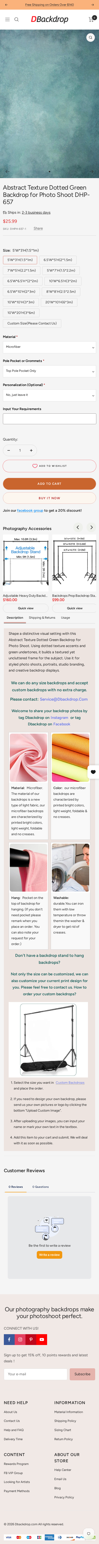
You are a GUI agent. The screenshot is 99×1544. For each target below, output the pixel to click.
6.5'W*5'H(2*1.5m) (58, 260)
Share (38, 228)
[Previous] (7, 171)
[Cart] (91, 19)
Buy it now (49, 498)
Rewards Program (16, 1464)
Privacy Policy (64, 1497)
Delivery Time (13, 1439)
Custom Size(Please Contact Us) (32, 323)
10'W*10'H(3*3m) (20, 302)
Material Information (68, 1412)
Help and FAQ (14, 1430)
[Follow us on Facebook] (9, 1339)
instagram (59, 717)
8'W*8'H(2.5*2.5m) (61, 292)
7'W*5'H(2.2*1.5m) (21, 270)
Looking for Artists (17, 1482)
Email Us (60, 1479)
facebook (61, 724)
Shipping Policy (65, 1421)
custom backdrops (70, 1083)
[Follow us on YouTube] (41, 1339)
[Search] (16, 19)
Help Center (62, 1470)
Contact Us (12, 1421)
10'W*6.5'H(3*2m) (63, 281)
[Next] (92, 171)
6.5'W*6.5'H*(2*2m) (22, 281)
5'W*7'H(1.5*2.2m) (61, 270)
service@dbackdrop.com (64, 699)
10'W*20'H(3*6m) (21, 313)
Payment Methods (17, 1491)
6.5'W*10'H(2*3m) (21, 292)
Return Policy (63, 1439)
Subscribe (82, 1374)
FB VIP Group (13, 1473)
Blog (57, 1488)
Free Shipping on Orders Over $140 (49, 4)
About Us (10, 1412)
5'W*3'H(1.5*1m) (20, 260)
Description (15, 617)
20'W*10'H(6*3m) (59, 302)
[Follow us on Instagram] (20, 1339)
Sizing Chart (62, 1430)
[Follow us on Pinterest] (30, 1339)
